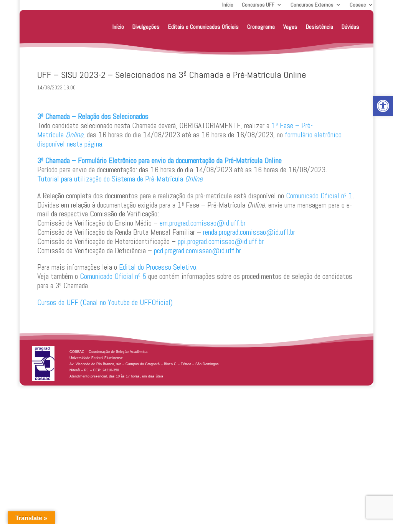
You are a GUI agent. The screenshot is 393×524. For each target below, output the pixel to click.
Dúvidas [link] (350, 27)
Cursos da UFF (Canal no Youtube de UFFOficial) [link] (105, 302)
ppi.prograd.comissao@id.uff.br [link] (221, 241)
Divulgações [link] (146, 27)
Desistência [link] (319, 27)
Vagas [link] (290, 27)
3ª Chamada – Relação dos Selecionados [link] (93, 116)
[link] (383, 106)
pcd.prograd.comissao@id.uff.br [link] (197, 250)
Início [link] (227, 5)
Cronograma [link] (261, 27)
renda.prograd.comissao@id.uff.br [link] (249, 232)
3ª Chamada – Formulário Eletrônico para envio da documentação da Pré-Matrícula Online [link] (159, 160)
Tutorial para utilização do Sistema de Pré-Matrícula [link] (120, 179)
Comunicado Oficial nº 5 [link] (113, 276)
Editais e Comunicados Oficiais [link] (203, 27)
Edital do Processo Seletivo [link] (157, 267)
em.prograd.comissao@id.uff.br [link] (203, 223)
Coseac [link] (358, 5)
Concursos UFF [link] (258, 5)
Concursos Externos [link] (312, 5)
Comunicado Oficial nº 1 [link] (319, 196)
